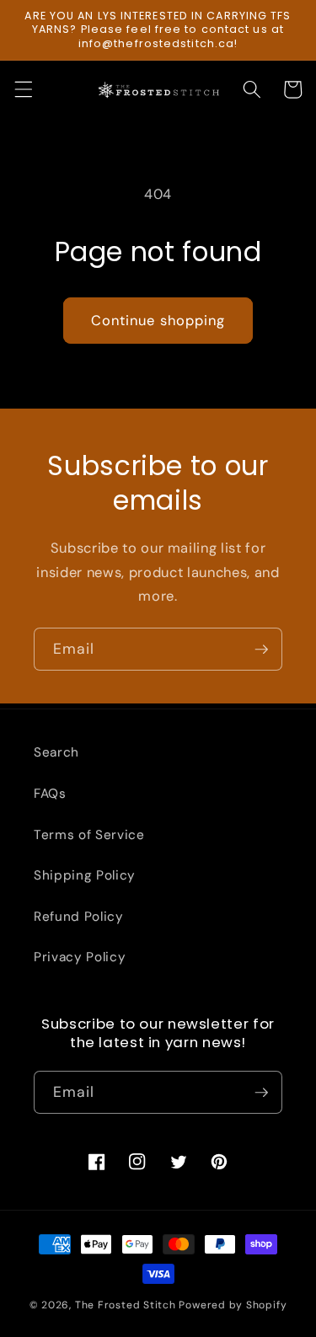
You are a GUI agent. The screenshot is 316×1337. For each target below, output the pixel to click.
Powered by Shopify (233, 1305)
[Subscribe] (261, 649)
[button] (23, 89)
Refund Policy (79, 916)
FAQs (50, 793)
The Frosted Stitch (125, 1305)
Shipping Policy (85, 875)
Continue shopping (158, 320)
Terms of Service (89, 834)
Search (56, 752)
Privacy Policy (80, 957)
